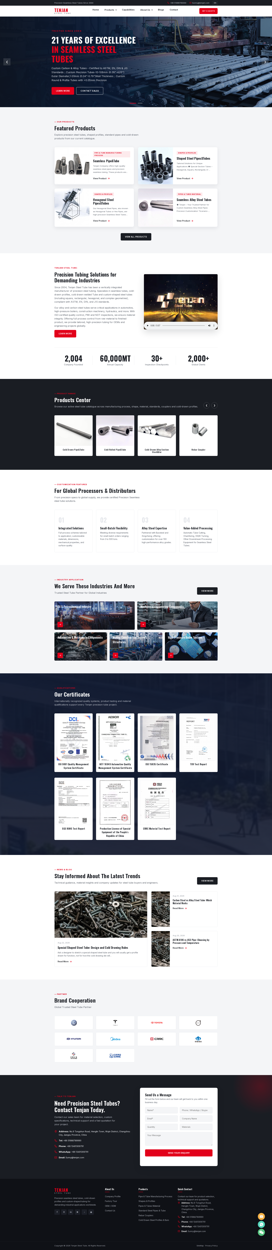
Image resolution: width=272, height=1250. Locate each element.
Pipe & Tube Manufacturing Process (155, 1196)
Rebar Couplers (146, 1215)
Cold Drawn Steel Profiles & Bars (154, 1220)
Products (109, 9)
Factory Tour (111, 1201)
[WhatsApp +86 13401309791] (261, 1224)
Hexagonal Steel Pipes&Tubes (103, 201)
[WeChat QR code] (261, 1232)
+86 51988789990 (178, 3)
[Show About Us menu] (152, 10)
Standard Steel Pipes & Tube (152, 1210)
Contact (174, 9)
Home (96, 9)
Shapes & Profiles (147, 1201)
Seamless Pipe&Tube (106, 161)
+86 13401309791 (75, 1146)
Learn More (65, 333)
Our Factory (81, 88)
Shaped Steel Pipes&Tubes (193, 158)
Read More (65, 961)
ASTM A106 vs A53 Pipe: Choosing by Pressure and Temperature (191, 941)
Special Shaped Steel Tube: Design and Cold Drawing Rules (93, 947)
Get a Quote (208, 11)
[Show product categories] (116, 10)
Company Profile (113, 1196)
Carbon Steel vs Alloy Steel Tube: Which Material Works (192, 902)
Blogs (161, 9)
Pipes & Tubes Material (149, 1206)
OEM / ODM (110, 1206)
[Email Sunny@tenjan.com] (261, 1216)
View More (207, 591)
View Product (101, 178)
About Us (145, 9)
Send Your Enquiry (179, 1153)
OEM (60, 88)
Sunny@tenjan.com (200, 3)
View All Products (136, 237)
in (71, 1212)
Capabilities (128, 9)
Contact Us (110, 1210)
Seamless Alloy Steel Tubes (194, 199)
